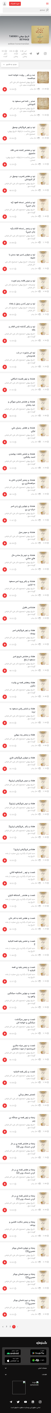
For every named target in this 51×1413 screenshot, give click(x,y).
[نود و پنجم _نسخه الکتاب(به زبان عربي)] (25, 235)
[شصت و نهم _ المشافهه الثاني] (25, 877)
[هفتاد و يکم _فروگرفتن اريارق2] (25, 831)
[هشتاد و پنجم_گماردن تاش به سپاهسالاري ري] (25, 486)
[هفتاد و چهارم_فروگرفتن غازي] (25, 763)
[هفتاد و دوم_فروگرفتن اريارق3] (25, 808)
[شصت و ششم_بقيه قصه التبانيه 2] (25, 948)
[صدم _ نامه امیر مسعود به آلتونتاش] (25, 108)
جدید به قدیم (11, 64)
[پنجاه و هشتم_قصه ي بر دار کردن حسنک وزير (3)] (25, 1150)
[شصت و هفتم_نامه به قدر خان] (25, 923)
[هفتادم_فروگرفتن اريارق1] (25, 854)
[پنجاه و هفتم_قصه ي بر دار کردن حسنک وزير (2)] (25, 1176)
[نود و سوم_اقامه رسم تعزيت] (25, 286)
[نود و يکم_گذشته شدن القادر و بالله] (25, 333)
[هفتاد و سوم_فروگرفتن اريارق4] (25, 785)
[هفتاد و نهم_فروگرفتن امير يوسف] (25, 637)
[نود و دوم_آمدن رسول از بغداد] (25, 309)
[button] (47, 3)
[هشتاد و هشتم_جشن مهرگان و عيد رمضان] (25, 408)
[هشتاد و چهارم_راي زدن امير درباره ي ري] (25, 513)
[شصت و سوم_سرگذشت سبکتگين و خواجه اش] (25, 1026)
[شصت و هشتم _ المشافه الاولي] (25, 900)
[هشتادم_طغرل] (25, 612)
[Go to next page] (3, 1326)
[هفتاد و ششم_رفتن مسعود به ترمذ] (25, 715)
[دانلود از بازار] (38, 1360)
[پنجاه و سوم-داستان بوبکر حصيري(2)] (25, 1281)
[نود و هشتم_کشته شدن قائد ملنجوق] (25, 157)
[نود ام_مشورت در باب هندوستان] (25, 359)
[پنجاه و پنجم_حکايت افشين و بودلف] (25, 1228)
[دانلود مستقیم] (13, 1352)
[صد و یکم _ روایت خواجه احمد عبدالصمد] (25, 81)
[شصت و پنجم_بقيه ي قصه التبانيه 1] (25, 974)
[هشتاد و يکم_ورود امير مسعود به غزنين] (25, 588)
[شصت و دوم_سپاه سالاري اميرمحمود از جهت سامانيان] (25, 1052)
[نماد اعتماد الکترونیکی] (19, 1388)
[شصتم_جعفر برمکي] (25, 1099)
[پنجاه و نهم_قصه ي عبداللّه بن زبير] (25, 1124)
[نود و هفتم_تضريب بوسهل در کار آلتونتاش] (25, 183)
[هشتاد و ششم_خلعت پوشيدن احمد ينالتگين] (25, 460)
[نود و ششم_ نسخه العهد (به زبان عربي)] (25, 209)
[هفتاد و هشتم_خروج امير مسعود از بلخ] (25, 663)
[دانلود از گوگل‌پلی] (38, 1352)
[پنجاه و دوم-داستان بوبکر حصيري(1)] (25, 1307)
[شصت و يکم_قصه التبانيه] (25, 1077)
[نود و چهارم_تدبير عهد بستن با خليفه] (25, 261)
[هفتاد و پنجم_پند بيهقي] (25, 740)
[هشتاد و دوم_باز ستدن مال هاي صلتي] (25, 562)
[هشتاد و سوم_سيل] (25, 537)
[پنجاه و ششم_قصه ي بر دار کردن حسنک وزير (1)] (25, 1202)
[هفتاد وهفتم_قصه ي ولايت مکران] (25, 689)
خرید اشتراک (14, 3)
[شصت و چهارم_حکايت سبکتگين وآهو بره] (25, 1000)
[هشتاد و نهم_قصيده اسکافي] (25, 384)
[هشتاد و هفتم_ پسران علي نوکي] (25, 434)
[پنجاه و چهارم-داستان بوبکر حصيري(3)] (25, 1254)
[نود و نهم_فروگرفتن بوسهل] (25, 132)
